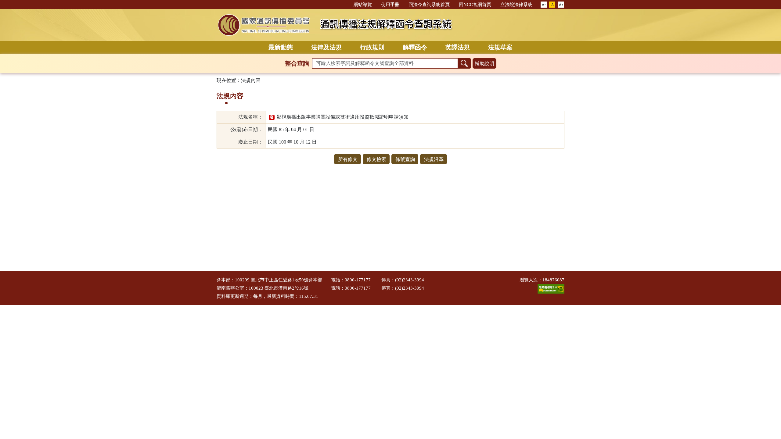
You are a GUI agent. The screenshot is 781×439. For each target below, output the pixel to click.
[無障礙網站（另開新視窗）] (551, 288)
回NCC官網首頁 (475, 4)
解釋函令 (415, 47)
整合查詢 (297, 63)
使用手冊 (390, 4)
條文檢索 (376, 159)
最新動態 (280, 47)
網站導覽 (363, 4)
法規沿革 (434, 159)
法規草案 (500, 47)
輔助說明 (484, 63)
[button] (544, 4)
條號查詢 (405, 159)
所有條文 (348, 159)
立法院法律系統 (516, 4)
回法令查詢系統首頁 (429, 4)
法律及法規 (326, 47)
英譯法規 (457, 47)
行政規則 (372, 47)
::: (346, 4)
